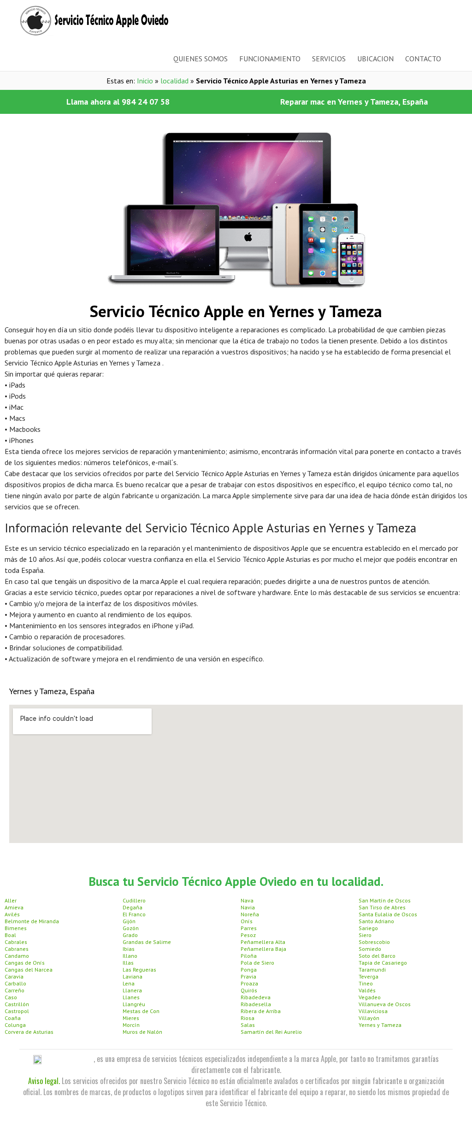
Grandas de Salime (147, 941)
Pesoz (248, 934)
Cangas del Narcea (29, 969)
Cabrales (16, 941)
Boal (10, 934)
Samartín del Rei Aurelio (271, 1031)
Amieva (14, 907)
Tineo (366, 983)
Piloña (249, 955)
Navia (248, 907)
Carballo (15, 983)
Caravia (14, 976)
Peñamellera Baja (263, 948)
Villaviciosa (373, 1011)
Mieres (131, 1017)
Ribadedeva (256, 997)
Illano (130, 955)
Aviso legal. (44, 1080)
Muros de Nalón (142, 1031)
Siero (365, 934)
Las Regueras (139, 969)
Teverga (368, 976)
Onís (247, 921)
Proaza (249, 983)
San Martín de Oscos (385, 900)
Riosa (247, 1017)
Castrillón (17, 1004)
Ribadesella (256, 1004)
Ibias (129, 948)
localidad (174, 80)
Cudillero (134, 900)
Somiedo (370, 948)
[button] (118, 102)
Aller (11, 900)
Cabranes (17, 948)
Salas (248, 1024)
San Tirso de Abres (382, 907)
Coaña (13, 1017)
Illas (128, 962)
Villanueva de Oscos (385, 1004)
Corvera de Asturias (29, 1031)
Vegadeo (370, 997)
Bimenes (16, 928)
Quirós (249, 990)
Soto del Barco (377, 955)
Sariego (368, 928)
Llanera (132, 990)
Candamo (17, 955)
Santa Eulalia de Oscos (388, 914)
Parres (249, 928)
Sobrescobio (374, 941)
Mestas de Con (141, 1011)
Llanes (131, 997)
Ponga (249, 969)
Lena (129, 983)
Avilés (12, 914)
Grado (130, 934)
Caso (11, 997)
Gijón (129, 921)
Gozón (131, 928)
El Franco (134, 914)
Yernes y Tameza (380, 1024)
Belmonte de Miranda (32, 921)
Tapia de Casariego (383, 962)
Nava (247, 900)
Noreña (250, 914)
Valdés (367, 990)
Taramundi (372, 969)
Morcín (131, 1024)
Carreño (14, 990)
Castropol (17, 1011)
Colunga (15, 1024)
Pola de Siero (257, 962)
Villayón (369, 1017)
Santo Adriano (376, 921)
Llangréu (134, 1004)
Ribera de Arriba (261, 1011)
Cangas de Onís (25, 962)
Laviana (132, 976)
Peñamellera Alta (263, 941)
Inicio (145, 80)
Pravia (248, 976)
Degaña (132, 907)
